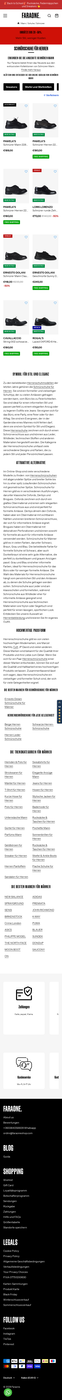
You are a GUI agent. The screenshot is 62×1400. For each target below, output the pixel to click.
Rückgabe (9, 1206)
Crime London (13, 923)
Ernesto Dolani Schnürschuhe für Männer (15, 702)
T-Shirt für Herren (15, 789)
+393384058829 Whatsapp (19, 1127)
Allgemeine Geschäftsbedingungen (24, 1261)
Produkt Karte (11, 1289)
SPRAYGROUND (14, 903)
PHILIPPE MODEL (15, 936)
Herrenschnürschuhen (43, 475)
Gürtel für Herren (15, 828)
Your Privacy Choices (15, 1272)
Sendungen (10, 1201)
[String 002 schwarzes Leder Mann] (16, 317)
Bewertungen (11, 1122)
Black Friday (10, 1294)
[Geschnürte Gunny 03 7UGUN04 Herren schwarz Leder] (46, 251)
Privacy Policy (11, 1256)
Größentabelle (11, 1222)
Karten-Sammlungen (15, 1283)
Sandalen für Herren (16, 876)
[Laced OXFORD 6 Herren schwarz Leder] (46, 317)
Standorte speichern (15, 1227)
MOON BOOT (13, 949)
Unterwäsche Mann (16, 817)
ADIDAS (37, 896)
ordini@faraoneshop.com (18, 1133)
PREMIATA (38, 903)
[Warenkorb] (56, 16)
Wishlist (8, 1180)
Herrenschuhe (19, 430)
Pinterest (8, 1344)
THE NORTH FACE (16, 942)
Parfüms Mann (13, 834)
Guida (6, 1156)
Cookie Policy (11, 1250)
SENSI (8, 910)
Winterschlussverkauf (16, 1299)
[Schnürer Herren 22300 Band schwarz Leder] (16, 186)
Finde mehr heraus (31, 69)
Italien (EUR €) (28, 1377)
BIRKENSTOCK (13, 916)
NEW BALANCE (14, 896)
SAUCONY (38, 949)
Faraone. (16, 1386)
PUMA (36, 923)
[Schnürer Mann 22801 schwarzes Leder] (16, 120)
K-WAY (36, 916)
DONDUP (37, 942)
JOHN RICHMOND (43, 910)
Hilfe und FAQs (12, 1216)
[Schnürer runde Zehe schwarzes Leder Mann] (46, 186)
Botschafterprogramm (16, 1195)
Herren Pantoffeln (15, 866)
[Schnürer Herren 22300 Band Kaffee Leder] (46, 120)
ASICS (8, 929)
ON (7, 956)
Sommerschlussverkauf (17, 1305)
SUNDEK (37, 936)
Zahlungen (9, 1211)
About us (8, 1117)
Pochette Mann (41, 828)
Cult (15, 647)
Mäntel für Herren (15, 783)
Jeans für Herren (42, 783)
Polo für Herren (14, 806)
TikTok (7, 1338)
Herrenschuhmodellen (40, 382)
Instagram (9, 1333)
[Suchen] (49, 16)
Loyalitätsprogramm (15, 1190)
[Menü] (5, 15)
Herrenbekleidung (14, 617)
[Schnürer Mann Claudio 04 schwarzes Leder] (16, 251)
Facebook (9, 1328)
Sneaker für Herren (16, 855)
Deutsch (7, 1377)
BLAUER (37, 929)
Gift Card (8, 1185)
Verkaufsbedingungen (16, 1266)
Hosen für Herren (42, 789)
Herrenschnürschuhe (34, 658)
